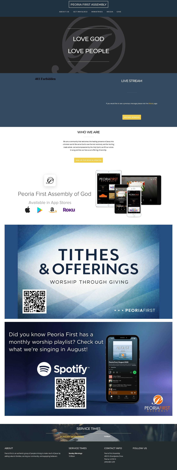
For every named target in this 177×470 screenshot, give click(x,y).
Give (119, 12)
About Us (64, 12)
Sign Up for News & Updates (88, 160)
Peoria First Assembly (88, 4)
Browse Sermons (132, 117)
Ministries (97, 12)
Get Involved (80, 12)
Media (110, 12)
